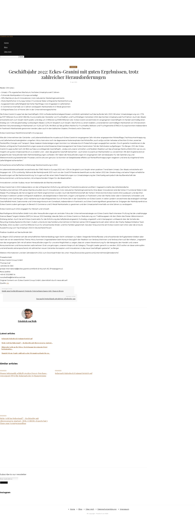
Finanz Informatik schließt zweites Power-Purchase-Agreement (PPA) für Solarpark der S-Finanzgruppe (23, 374)
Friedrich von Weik (27, 321)
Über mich (7, 52)
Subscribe (4, 482)
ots (7, 283)
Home (6, 43)
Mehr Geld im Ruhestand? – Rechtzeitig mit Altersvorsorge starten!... (27, 343)
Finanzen (73, 67)
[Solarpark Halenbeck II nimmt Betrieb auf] (80, 396)
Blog (5, 47)
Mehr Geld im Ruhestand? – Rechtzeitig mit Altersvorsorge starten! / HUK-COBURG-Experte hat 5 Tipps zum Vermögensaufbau (24, 421)
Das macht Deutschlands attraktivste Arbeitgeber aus (55, 299)
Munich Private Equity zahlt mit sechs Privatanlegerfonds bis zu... (26, 353)
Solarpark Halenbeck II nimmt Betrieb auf (17, 339)
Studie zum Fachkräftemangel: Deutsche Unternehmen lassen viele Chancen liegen (32, 291)
